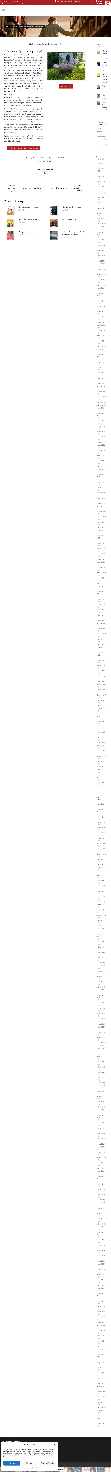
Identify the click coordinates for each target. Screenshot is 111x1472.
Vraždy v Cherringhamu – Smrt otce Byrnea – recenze (73, 233)
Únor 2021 (100, 503)
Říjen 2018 (100, 639)
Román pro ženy (46, 161)
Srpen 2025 (100, 227)
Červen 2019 (100, 599)
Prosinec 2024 (101, 269)
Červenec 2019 (99, 593)
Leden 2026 (100, 203)
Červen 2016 (100, 782)
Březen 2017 (100, 737)
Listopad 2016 (101, 756)
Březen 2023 (100, 378)
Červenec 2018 (99, 654)
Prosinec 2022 (101, 391)
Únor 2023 (100, 383)
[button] (55, 1445)
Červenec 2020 (99, 537)
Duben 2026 (100, 187)
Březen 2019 (100, 615)
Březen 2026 (100, 192)
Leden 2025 (100, 264)
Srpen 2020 (100, 530)
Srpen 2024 (100, 288)
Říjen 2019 (100, 578)
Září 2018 (99, 644)
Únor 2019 (100, 620)
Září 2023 (99, 346)
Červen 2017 (100, 721)
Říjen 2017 (100, 700)
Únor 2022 (100, 442)
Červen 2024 (100, 301)
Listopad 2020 (101, 517)
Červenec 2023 (99, 356)
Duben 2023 (100, 373)
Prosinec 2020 (101, 511)
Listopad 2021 (101, 455)
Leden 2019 (100, 623)
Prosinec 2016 (101, 751)
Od (48, 158)
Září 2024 (99, 285)
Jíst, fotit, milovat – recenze (28, 207)
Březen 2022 (100, 437)
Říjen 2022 (100, 402)
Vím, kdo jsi (105, 87)
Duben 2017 (100, 732)
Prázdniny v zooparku (105, 104)
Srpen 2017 (100, 708)
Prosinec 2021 (101, 450)
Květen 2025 (100, 245)
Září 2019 (99, 583)
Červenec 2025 (99, 233)
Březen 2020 (100, 554)
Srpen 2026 (100, 163)
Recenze (35, 158)
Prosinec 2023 (101, 330)
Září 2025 (99, 224)
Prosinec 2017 (101, 690)
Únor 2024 (100, 322)
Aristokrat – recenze (69, 219)
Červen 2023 (100, 362)
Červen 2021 (100, 482)
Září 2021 (99, 466)
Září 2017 (99, 705)
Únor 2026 (100, 197)
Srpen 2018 (100, 647)
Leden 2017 (100, 745)
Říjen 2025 (100, 218)
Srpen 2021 (100, 469)
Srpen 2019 (100, 586)
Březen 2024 (100, 317)
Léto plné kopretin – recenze (28, 219)
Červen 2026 (100, 176)
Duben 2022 (100, 431)
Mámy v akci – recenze (26, 232)
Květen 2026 (100, 181)
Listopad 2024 (101, 274)
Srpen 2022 (100, 408)
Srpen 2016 (100, 770)
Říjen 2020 (100, 522)
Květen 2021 (100, 487)
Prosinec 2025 (101, 208)
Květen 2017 (100, 727)
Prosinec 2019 (101, 567)
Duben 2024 (100, 311)
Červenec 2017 (99, 715)
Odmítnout (29, 1463)
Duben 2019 (100, 610)
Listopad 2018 (101, 634)
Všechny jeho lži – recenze (71, 207)
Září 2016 (99, 767)
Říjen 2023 (100, 341)
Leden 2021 (100, 506)
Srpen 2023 (100, 349)
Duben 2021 (100, 493)
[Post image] (10, 210)
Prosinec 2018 (101, 628)
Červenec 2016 (99, 776)
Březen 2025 (100, 256)
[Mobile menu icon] (3, 10)
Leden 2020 (100, 562)
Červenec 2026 (99, 170)
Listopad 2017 (101, 695)
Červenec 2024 (99, 294)
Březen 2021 (100, 498)
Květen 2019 (100, 604)
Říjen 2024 (100, 280)
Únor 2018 (100, 681)
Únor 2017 (100, 743)
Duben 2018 (100, 671)
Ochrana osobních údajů (29, 1468)
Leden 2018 (100, 684)
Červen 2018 (100, 660)
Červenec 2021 (99, 476)
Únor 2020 (100, 559)
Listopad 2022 (101, 397)
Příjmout (12, 1463)
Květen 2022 (100, 426)
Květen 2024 (100, 306)
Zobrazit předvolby (47, 1463)
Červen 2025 (100, 240)
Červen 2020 (100, 543)
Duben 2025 (100, 250)
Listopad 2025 (101, 213)
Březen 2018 (100, 676)
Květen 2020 (100, 548)
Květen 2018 (100, 665)
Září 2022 (99, 405)
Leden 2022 (100, 445)
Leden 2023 (100, 386)
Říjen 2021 (100, 461)
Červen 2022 (100, 421)
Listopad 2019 (101, 573)
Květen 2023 (100, 367)
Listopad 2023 (101, 336)
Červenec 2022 (99, 414)
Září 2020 (99, 527)
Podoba (105, 95)
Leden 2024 (100, 325)
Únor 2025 (100, 261)
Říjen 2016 (100, 761)
